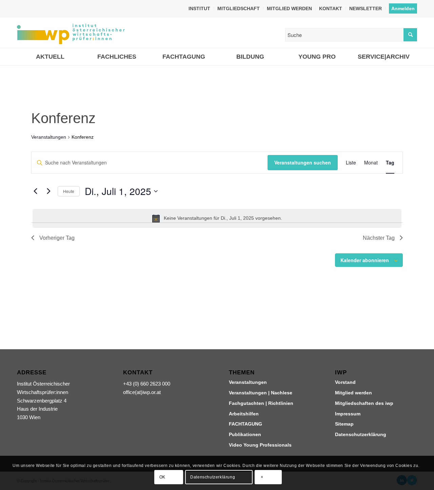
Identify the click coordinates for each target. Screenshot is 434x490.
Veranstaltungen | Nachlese (260, 392)
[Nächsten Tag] (48, 191)
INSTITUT (199, 8)
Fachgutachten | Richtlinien (261, 403)
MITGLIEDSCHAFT (238, 8)
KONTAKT (330, 8)
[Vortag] (35, 191)
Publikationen (245, 434)
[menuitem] (199, 8)
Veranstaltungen (48, 137)
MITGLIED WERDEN (289, 8)
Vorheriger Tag (57, 238)
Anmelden (403, 8)
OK (162, 477)
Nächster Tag (379, 238)
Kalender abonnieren (364, 260)
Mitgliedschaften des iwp (364, 403)
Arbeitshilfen (244, 413)
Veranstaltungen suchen (302, 162)
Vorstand (345, 382)
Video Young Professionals (260, 445)
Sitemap (344, 424)
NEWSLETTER (365, 8)
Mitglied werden (353, 392)
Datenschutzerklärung (360, 434)
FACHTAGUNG (245, 424)
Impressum (347, 413)
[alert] (217, 218)
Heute (68, 191)
